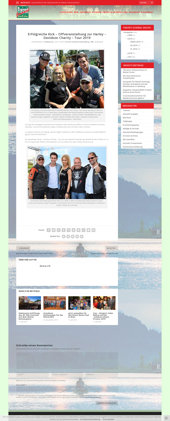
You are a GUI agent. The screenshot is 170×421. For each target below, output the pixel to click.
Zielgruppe (127, 121)
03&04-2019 (135, 42)
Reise (76, 12)
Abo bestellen (129, 139)
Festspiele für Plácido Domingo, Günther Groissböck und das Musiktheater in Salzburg (136, 83)
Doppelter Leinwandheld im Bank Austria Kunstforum (137, 91)
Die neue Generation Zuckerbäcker (132, 77)
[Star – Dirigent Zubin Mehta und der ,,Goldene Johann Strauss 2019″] (104, 303)
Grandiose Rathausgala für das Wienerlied (53, 315)
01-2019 (133, 49)
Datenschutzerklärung (91, 397)
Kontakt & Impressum (132, 143)
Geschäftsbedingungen (133, 132)
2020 (130, 35)
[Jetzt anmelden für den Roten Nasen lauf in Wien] (79, 303)
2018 (130, 53)
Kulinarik (96, 12)
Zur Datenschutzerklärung (90, 419)
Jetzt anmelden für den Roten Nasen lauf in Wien (78, 315)
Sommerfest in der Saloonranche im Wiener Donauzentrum (55, 2)
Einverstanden (108, 419)
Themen (126, 110)
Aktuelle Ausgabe (130, 114)
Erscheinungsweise (131, 125)
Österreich (85, 12)
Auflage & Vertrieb (131, 128)
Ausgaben (128, 32)
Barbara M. (49, 42)
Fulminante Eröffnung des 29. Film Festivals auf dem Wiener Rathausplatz (29, 316)
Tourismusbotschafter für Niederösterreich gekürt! (134, 97)
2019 (130, 39)
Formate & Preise (130, 136)
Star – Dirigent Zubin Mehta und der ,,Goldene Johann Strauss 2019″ (103, 316)
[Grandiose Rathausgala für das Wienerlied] (54, 303)
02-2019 (68, 42)
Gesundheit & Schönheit (141, 12)
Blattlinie (127, 117)
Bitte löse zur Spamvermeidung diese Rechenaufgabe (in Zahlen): (41, 380)
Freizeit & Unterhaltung (115, 12)
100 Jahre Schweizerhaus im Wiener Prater (135, 71)
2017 (130, 57)
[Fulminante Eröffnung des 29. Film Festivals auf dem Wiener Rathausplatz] (30, 303)
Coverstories (66, 12)
